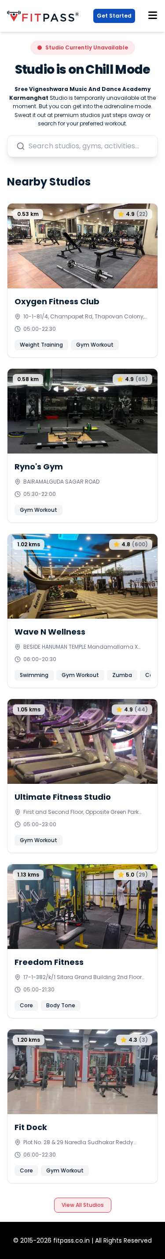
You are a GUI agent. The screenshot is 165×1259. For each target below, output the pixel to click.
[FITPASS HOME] (44, 16)
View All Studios (83, 1205)
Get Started (114, 15)
